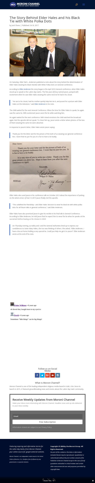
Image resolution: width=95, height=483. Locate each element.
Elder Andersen (25, 89)
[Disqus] (48, 270)
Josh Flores (16, 25)
